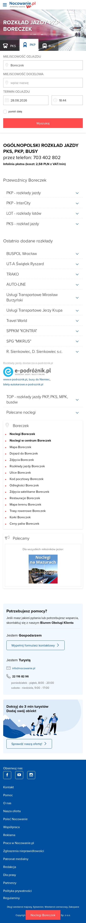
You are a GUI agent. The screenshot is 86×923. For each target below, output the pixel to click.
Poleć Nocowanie (15, 819)
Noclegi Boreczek (43, 915)
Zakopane (74, 906)
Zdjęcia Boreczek (22, 460)
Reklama (9, 835)
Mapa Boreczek (20, 447)
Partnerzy (9, 883)
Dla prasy (9, 875)
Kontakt (8, 787)
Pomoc (8, 795)
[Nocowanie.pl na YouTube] (19, 775)
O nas (7, 803)
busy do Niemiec (39, 379)
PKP (32, 44)
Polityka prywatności (17, 891)
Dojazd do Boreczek (24, 453)
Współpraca (11, 827)
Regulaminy (11, 898)
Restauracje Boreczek (25, 498)
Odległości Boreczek (24, 485)
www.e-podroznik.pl (15, 379)
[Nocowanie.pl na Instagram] (31, 775)
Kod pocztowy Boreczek (26, 479)
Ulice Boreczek (20, 472)
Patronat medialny (15, 859)
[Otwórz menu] (5, 5)
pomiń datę (15, 111)
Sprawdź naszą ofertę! (26, 744)
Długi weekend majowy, (20, 906)
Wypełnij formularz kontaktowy (33, 645)
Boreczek (21, 425)
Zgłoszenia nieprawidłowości (23, 851)
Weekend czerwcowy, (57, 906)
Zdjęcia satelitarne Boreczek (29, 491)
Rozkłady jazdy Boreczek (27, 466)
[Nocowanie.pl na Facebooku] (7, 775)
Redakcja (9, 867)
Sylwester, (39, 906)
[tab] (43, 193)
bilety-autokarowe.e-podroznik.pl (23, 384)
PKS (12, 46)
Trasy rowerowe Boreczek (28, 511)
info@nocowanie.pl (23, 668)
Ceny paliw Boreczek (24, 523)
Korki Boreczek (20, 517)
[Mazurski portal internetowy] (43, 568)
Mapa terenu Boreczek (25, 504)
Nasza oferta (12, 811)
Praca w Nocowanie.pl (18, 843)
